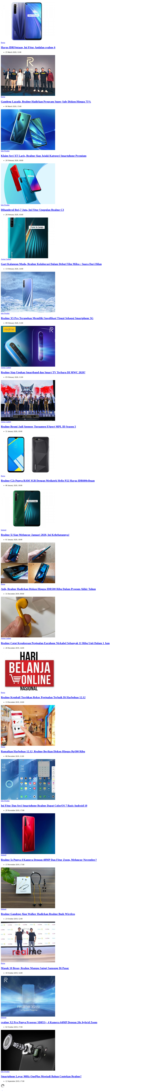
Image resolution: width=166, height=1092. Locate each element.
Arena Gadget (6, 259)
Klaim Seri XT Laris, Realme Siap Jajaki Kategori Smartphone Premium (43, 155)
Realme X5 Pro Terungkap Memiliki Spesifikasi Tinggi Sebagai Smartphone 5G (47, 318)
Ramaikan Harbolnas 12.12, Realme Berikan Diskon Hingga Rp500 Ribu (43, 751)
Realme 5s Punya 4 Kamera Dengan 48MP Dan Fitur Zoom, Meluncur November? (49, 859)
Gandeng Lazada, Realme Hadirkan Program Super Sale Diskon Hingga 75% (46, 101)
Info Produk (5, 151)
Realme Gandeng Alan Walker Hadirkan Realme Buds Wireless (38, 913)
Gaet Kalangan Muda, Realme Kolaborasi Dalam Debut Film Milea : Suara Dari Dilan (51, 264)
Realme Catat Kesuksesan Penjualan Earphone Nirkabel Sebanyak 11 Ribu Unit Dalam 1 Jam (55, 643)
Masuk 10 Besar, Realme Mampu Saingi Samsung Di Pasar (35, 968)
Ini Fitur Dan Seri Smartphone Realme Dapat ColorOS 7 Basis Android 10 (44, 805)
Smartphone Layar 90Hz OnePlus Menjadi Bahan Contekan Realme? (41, 1076)
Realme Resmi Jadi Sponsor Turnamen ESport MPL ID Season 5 (38, 426)
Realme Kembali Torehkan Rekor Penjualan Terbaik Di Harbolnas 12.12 (43, 697)
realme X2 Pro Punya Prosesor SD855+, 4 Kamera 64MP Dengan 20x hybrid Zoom (49, 1022)
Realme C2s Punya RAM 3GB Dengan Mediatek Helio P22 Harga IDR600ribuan (48, 480)
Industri (3, 530)
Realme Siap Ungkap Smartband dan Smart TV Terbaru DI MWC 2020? (43, 372)
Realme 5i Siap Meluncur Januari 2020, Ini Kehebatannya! (35, 534)
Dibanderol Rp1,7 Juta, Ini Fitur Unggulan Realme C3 (32, 209)
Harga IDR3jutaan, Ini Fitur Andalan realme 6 (28, 47)
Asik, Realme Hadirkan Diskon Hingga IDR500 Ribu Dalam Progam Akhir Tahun (48, 589)
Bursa (3, 43)
